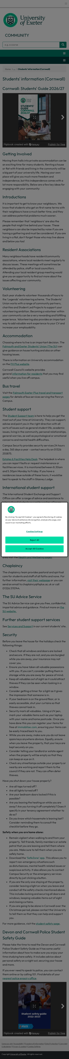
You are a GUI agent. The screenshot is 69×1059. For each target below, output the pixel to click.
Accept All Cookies (34, 549)
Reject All (34, 540)
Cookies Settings (34, 531)
